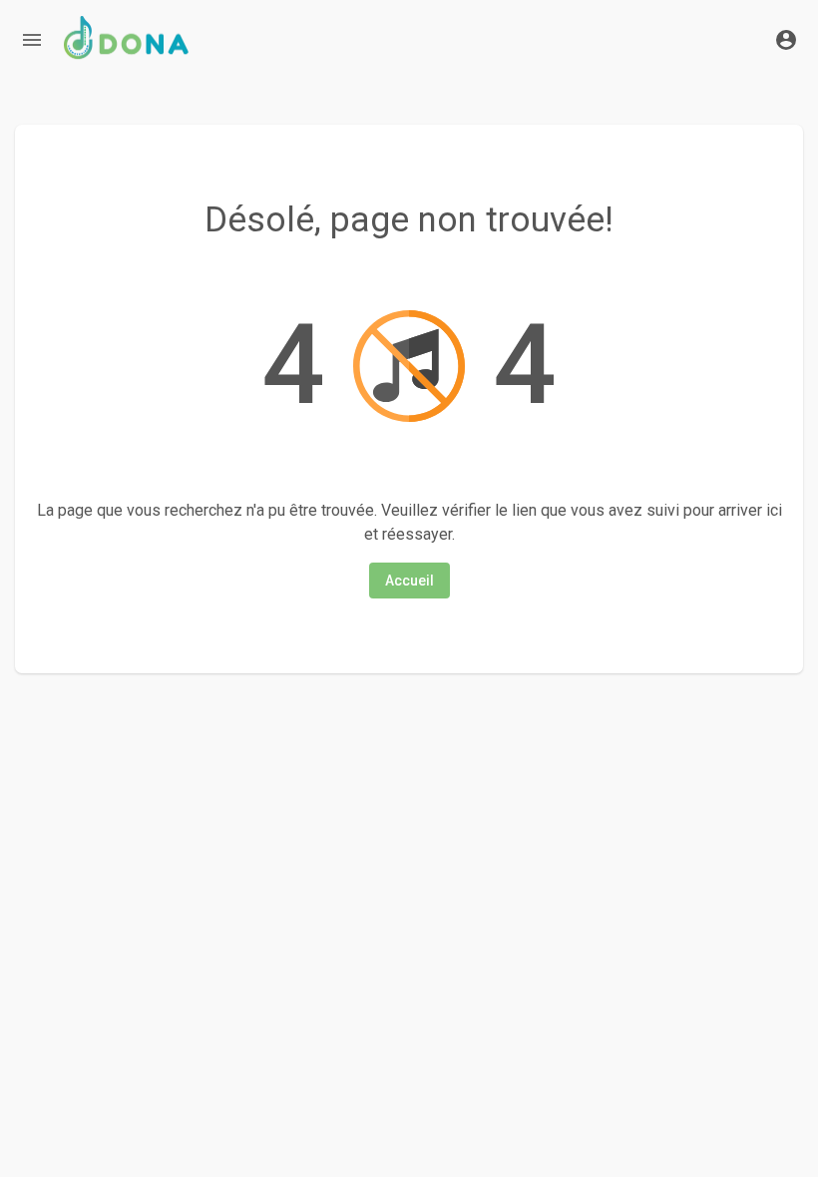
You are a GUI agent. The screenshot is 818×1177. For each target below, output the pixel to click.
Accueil (409, 580)
